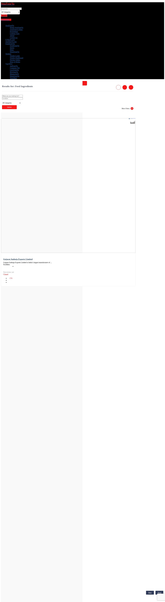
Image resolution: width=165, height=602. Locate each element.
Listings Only (15, 34)
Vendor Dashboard (16, 58)
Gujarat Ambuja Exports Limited (18, 259)
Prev (150, 593)
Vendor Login (15, 56)
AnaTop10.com (10, 42)
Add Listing (5, 20)
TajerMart (13, 78)
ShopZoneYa (14, 52)
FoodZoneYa (10, 44)
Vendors (8, 54)
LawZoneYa (14, 70)
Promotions (14, 32)
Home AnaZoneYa (16, 28)
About (12, 36)
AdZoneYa (14, 66)
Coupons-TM (15, 68)
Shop (12, 50)
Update (9, 107)
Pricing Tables (15, 60)
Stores (12, 48)
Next (159, 593)
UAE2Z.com (10, 40)
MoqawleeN (14, 74)
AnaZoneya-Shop (16, 30)
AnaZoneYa (9, 26)
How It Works (15, 62)
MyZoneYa (14, 72)
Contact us (13, 38)
